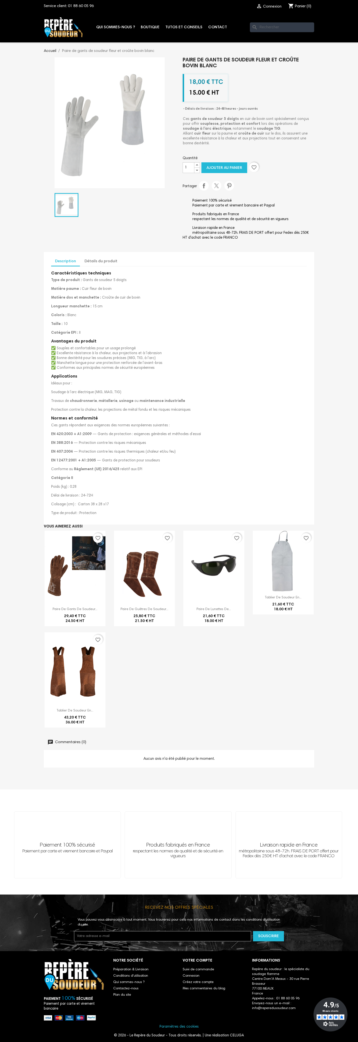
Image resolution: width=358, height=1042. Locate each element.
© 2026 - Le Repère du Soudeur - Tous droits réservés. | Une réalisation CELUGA (179, 1035)
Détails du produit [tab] (101, 261)
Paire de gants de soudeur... (75, 609)
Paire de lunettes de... (214, 609)
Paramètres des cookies (179, 1027)
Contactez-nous (126, 988)
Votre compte (197, 961)
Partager (204, 186)
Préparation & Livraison (131, 969)
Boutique (150, 27)
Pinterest (229, 186)
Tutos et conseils (183, 27)
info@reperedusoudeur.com (274, 1008)
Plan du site (122, 995)
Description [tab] (65, 261)
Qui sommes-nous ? (115, 27)
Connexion (191, 976)
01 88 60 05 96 (81, 6)
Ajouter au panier (224, 168)
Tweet (216, 186)
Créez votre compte (198, 982)
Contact (217, 27)
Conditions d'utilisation (130, 976)
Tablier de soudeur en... (283, 597)
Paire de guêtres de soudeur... (144, 609)
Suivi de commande (198, 969)
